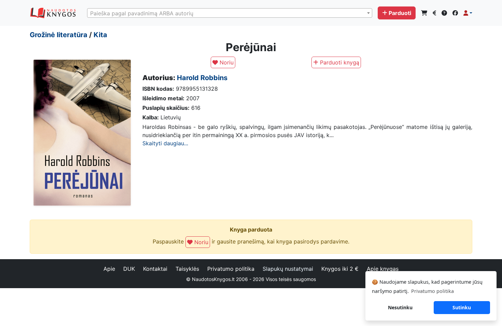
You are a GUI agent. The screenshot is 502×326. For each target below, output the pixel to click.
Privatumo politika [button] (432, 291)
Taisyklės (187, 268)
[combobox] (229, 13)
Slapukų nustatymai (288, 268)
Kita (100, 35)
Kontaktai (155, 268)
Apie (109, 268)
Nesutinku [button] (400, 307)
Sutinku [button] (461, 307)
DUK (129, 268)
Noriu (226, 62)
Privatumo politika (230, 268)
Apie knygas (383, 268)
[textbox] (229, 13)
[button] (467, 13)
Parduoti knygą (338, 62)
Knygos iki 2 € (340, 268)
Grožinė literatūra (58, 35)
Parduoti (400, 13)
